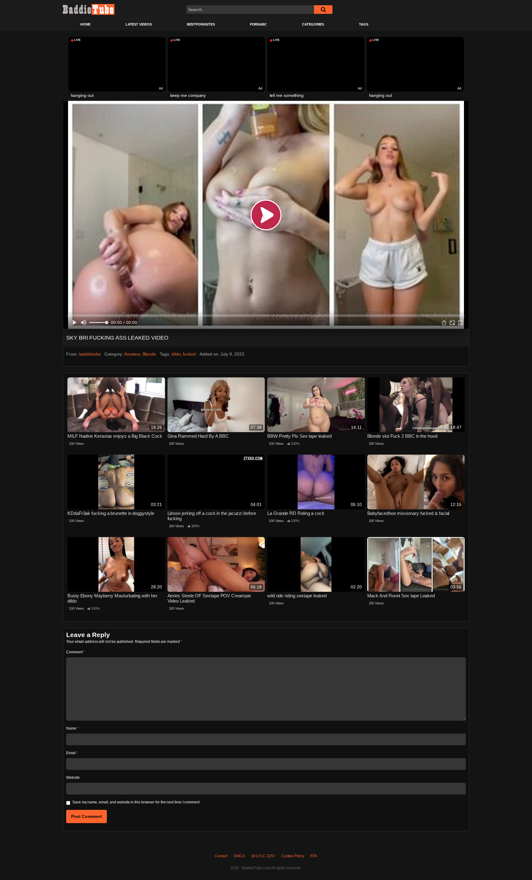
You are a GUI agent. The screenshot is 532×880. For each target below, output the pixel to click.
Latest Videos (139, 24)
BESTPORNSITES (201, 24)
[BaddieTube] (89, 9)
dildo (176, 354)
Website (72, 777)
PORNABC (258, 24)
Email (72, 753)
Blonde (149, 354)
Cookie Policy (292, 856)
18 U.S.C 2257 (263, 856)
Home (85, 24)
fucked (189, 354)
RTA (313, 856)
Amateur (132, 354)
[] (323, 9)
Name (72, 728)
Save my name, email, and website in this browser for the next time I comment (136, 802)
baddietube (90, 354)
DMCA (239, 856)
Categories (313, 24)
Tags (363, 24)
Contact (221, 856)
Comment (75, 652)
